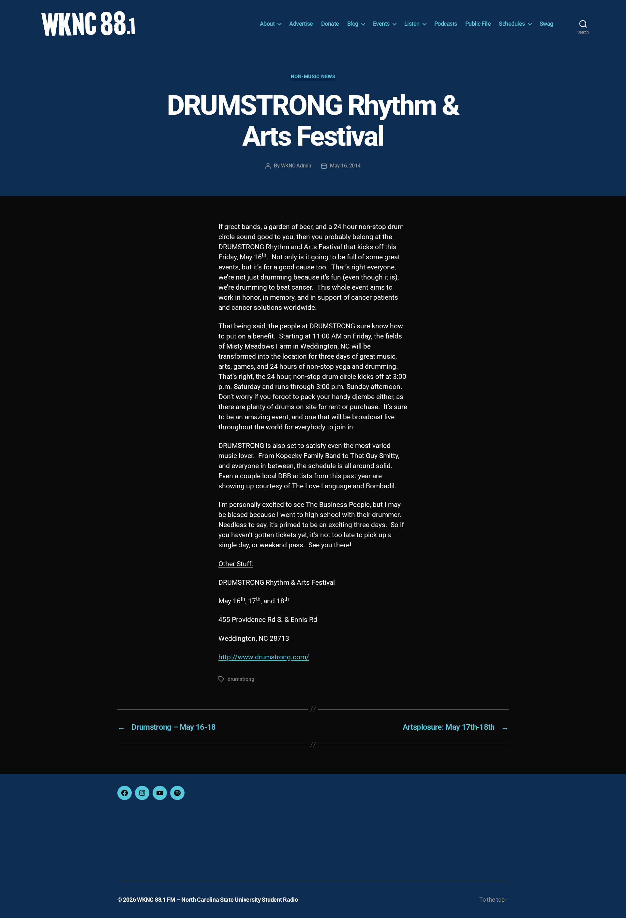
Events (381, 23)
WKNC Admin (296, 166)
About (267, 23)
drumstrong (241, 679)
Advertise (301, 23)
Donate (330, 23)
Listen (412, 23)
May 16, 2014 (345, 166)
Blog (352, 23)
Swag (546, 23)
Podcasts (445, 23)
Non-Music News (313, 76)
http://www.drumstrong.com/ (263, 657)
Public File (478, 23)
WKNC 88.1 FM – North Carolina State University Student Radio (217, 899)
